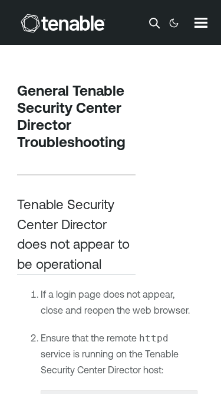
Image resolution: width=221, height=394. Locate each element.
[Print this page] (27, 160)
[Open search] (154, 23)
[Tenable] (63, 23)
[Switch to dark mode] (173, 23)
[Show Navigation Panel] (201, 22)
